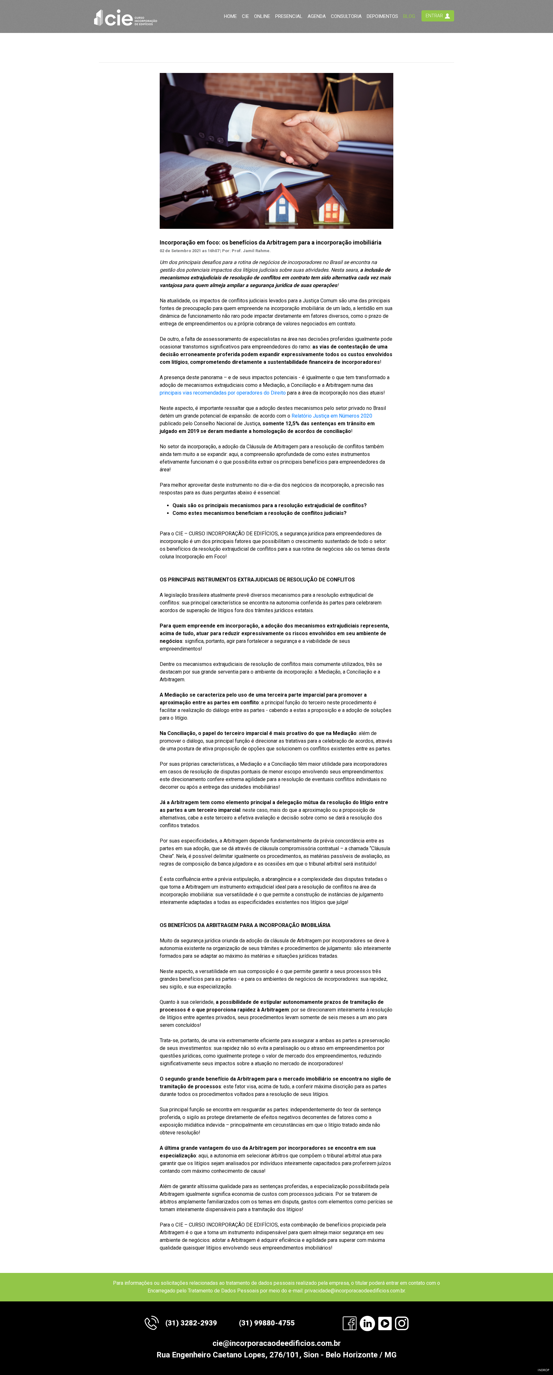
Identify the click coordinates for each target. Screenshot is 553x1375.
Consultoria (346, 16)
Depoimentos (382, 16)
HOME (230, 16)
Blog (409, 16)
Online (262, 16)
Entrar (434, 15)
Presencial (288, 16)
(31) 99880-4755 (267, 1323)
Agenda (317, 16)
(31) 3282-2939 (191, 1323)
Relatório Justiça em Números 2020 (332, 416)
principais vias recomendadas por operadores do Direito (223, 393)
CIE (245, 16)
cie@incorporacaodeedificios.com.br (276, 1343)
